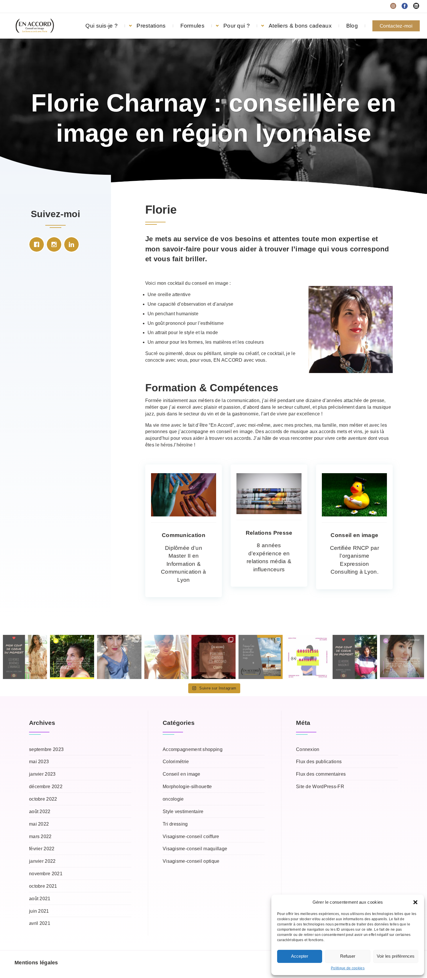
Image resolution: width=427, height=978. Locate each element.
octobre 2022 (43, 799)
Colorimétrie (176, 761)
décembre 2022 (45, 786)
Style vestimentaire (183, 811)
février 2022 (42, 848)
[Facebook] (38, 244)
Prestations (151, 26)
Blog (352, 26)
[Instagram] (55, 244)
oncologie (173, 799)
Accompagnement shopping (193, 749)
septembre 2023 (46, 749)
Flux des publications (319, 761)
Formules (192, 26)
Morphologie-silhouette (187, 786)
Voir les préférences (396, 956)
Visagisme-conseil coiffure (191, 836)
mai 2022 (39, 824)
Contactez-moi (396, 26)
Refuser (347, 956)
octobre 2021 (43, 886)
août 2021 (40, 898)
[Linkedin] (73, 244)
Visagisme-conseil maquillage (195, 848)
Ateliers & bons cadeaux (300, 26)
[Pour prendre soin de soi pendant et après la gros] (308, 657)
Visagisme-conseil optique (191, 861)
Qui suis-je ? (101, 26)
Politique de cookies (348, 968)
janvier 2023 (42, 774)
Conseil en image (181, 774)
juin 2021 (39, 911)
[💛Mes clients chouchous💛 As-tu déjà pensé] (72, 657)
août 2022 (40, 811)
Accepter (299, 956)
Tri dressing (175, 824)
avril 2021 (39, 923)
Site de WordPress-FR (320, 786)
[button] (415, 902)
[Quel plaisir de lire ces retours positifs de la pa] (402, 657)
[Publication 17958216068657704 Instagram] (260, 657)
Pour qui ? (236, 26)
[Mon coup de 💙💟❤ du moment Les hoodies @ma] (355, 657)
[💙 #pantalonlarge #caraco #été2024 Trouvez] (119, 657)
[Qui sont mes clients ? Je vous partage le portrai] (213, 657)
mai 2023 (39, 761)
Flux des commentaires (321, 774)
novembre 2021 (45, 873)
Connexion (308, 749)
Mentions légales (36, 963)
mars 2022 (40, 836)
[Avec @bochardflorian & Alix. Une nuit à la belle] (166, 657)
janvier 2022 (42, 861)
